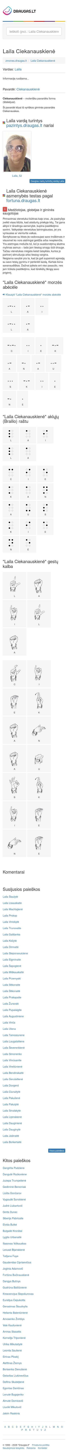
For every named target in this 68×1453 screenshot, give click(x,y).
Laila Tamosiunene (13, 1035)
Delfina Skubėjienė (13, 1382)
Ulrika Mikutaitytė (12, 1344)
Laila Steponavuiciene (15, 953)
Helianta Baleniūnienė (15, 1312)
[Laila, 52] (17, 151)
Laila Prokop (10, 915)
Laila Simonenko (12, 1054)
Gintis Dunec (10, 1212)
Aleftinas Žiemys (12, 1363)
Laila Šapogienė (12, 966)
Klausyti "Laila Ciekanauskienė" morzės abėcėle (33, 294)
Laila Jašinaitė (11, 1135)
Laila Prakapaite (12, 997)
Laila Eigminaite (12, 959)
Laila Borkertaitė (12, 1142)
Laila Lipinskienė (12, 1117)
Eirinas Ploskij (10, 1356)
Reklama (31, 1447)
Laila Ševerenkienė (14, 1047)
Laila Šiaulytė (10, 896)
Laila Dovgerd (11, 1085)
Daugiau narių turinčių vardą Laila (47, 180)
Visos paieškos (56, 1150)
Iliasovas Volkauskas (14, 1243)
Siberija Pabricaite (13, 1218)
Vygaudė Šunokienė (14, 1199)
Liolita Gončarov (12, 1193)
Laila (18, 69)
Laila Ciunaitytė (11, 1091)
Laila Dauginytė (11, 1129)
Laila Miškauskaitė (13, 972)
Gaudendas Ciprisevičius (17, 1262)
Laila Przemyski (12, 978)
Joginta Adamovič (13, 1268)
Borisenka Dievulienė (15, 1369)
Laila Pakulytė (11, 1104)
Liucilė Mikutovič (12, 1407)
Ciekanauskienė (28, 89)
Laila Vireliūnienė (12, 1066)
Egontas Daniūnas (13, 1388)
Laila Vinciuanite (12, 1060)
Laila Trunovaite (12, 928)
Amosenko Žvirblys (13, 1319)
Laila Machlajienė (13, 909)
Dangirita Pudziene (13, 1168)
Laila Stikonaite (11, 984)
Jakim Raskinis (11, 1413)
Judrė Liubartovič (12, 1205)
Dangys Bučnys (11, 1281)
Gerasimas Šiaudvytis (15, 1306)
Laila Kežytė (10, 940)
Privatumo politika (41, 1444)
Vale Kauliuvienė (12, 1325)
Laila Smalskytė (12, 1110)
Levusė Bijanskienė (14, 1249)
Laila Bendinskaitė (13, 1073)
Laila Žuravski (11, 1003)
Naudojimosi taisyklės (13, 1447)
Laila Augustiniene (13, 1016)
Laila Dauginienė (12, 1123)
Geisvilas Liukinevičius (15, 1375)
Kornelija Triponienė (14, 1338)
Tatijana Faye (10, 1256)
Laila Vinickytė (11, 922)
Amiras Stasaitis (12, 1331)
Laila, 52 (17, 175)
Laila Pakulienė (11, 1098)
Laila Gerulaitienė (13, 1079)
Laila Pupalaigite (12, 1010)
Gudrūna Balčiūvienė (15, 1287)
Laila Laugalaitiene (13, 1041)
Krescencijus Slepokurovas (18, 1294)
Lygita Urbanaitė (12, 1237)
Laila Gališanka (11, 934)
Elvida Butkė (10, 1224)
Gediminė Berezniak (14, 1187)
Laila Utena (9, 1029)
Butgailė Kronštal (12, 1231)
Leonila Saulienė (12, 1350)
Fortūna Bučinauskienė (16, 1275)
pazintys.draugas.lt (24, 125)
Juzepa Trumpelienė (14, 1180)
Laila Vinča (9, 1022)
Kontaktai (42, 1447)
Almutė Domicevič (13, 1400)
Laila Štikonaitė (11, 991)
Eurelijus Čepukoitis (14, 1300)
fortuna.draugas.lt (23, 200)
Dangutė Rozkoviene (15, 1174)
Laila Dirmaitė (10, 947)
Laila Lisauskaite (12, 903)
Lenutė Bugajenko (13, 1394)
